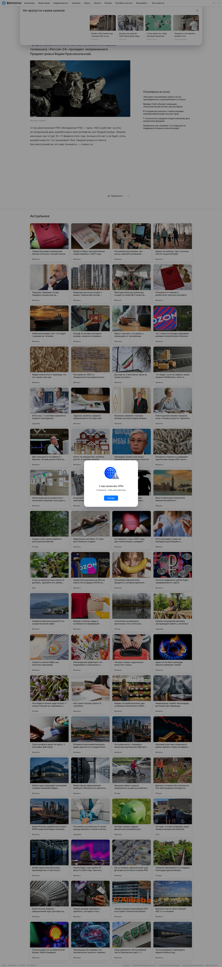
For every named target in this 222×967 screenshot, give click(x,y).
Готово (111, 498)
